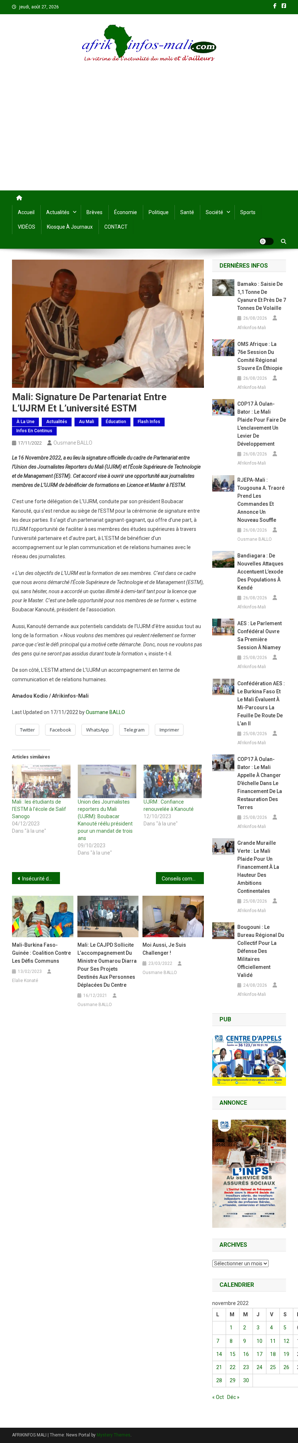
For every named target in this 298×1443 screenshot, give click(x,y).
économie (125, 212)
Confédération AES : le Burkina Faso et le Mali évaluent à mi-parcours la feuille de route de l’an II (261, 703)
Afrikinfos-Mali (251, 327)
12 (286, 1341)
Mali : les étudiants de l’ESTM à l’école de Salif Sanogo (39, 809)
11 (273, 1341)
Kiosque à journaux (70, 227)
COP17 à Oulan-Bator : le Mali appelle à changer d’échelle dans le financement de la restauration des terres (259, 783)
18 (273, 1354)
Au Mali (86, 421)
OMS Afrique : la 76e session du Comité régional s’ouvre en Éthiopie (259, 356)
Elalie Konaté (25, 980)
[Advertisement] (149, 136)
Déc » (233, 1397)
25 (273, 1367)
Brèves (94, 212)
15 (232, 1354)
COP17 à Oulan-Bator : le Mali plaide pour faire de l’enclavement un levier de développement (261, 424)
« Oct (218, 1397)
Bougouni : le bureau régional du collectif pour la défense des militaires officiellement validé (260, 951)
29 (232, 1380)
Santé (187, 212)
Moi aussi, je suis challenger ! (164, 949)
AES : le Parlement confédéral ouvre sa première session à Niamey (259, 635)
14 (219, 1354)
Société (214, 212)
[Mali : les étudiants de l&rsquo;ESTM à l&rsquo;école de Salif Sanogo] (41, 781)
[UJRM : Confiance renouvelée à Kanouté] (173, 781)
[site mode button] (266, 241)
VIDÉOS (26, 227)
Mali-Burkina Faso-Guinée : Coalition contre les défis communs (41, 953)
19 (286, 1354)
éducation (116, 421)
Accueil (26, 212)
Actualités (57, 212)
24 (259, 1367)
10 (259, 1341)
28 (219, 1380)
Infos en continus (34, 430)
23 (246, 1367)
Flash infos (149, 421)
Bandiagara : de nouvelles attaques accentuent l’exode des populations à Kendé (260, 572)
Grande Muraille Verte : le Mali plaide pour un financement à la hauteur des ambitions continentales (258, 867)
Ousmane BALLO (72, 443)
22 (232, 1367)
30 (246, 1380)
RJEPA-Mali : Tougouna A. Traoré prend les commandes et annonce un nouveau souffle (261, 500)
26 (286, 1367)
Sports (247, 212)
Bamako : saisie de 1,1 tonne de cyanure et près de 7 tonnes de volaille (261, 296)
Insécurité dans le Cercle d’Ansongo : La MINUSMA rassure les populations (41, 879)
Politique (159, 212)
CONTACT (116, 227)
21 (219, 1367)
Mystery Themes (113, 1435)
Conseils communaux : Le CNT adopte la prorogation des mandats (183, 879)
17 (259, 1354)
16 (246, 1354)
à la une (25, 421)
